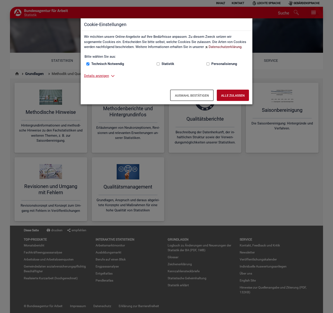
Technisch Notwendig (107, 64)
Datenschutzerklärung (225, 47)
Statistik (168, 64)
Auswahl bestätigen (192, 95)
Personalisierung (224, 64)
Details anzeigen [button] (96, 76)
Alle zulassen (233, 95)
